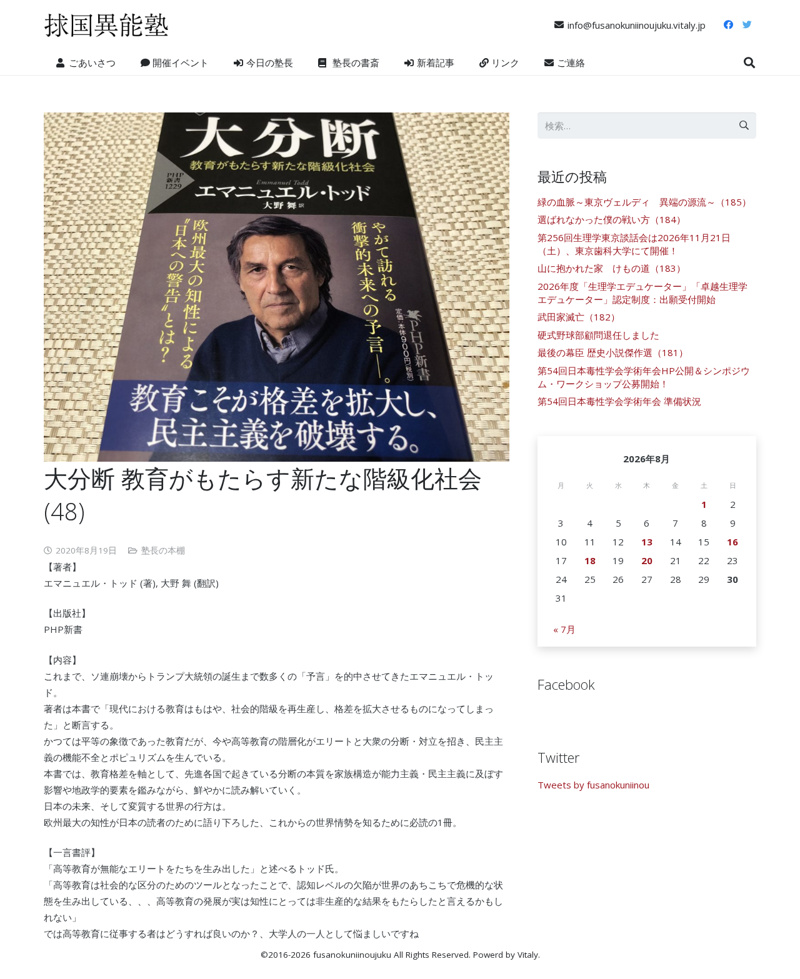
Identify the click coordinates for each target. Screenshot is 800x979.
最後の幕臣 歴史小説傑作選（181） (613, 352)
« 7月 (564, 629)
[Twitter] (747, 25)
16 (732, 541)
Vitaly (528, 954)
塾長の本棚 (163, 550)
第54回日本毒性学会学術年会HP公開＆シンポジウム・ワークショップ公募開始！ (644, 377)
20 (646, 560)
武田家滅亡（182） (579, 317)
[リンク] (106, 24)
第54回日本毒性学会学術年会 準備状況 (619, 401)
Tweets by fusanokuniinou (593, 784)
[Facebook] (728, 25)
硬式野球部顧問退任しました (598, 335)
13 (646, 541)
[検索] (749, 62)
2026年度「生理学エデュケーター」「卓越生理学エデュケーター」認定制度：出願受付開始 (643, 293)
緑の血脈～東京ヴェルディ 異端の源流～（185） (644, 202)
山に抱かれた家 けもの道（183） (612, 268)
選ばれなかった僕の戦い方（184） (612, 219)
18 (590, 560)
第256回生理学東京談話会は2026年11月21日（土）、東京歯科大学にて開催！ (634, 244)
